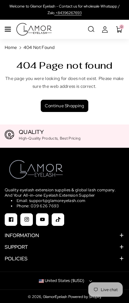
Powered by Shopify (84, 296)
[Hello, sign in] (105, 29)
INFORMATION (22, 235)
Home (11, 47)
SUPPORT (16, 247)
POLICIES (16, 258)
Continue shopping (64, 106)
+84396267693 (68, 12)
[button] (8, 29)
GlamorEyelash (55, 296)
